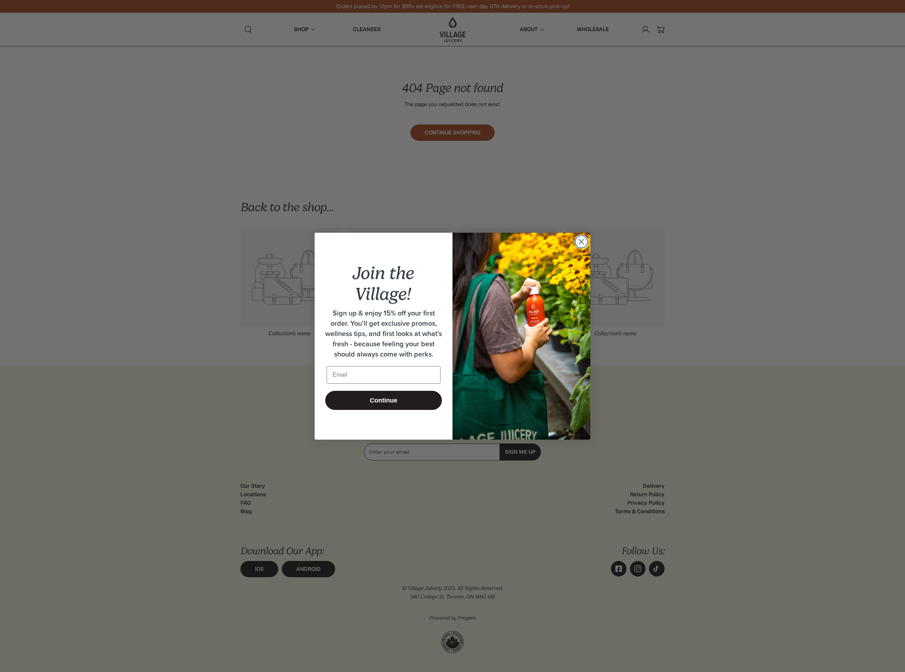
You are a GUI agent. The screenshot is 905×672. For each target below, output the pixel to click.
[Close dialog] (581, 242)
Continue (383, 400)
